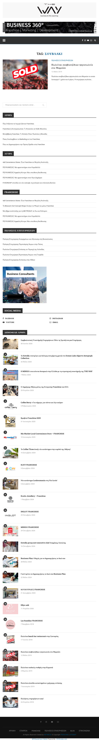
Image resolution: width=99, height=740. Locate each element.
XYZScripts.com (61, 739)
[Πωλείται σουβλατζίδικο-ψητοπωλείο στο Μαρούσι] (25, 75)
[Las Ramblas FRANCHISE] (10, 624)
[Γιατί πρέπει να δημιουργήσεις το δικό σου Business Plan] (10, 578)
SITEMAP (73, 735)
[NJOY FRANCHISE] (10, 469)
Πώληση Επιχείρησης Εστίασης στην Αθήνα (19, 260)
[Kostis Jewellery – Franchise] (10, 500)
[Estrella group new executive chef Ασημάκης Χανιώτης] (10, 547)
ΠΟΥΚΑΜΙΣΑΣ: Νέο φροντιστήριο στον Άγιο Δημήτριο (22, 178)
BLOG (72, 731)
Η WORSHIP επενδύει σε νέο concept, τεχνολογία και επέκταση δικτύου (29, 183)
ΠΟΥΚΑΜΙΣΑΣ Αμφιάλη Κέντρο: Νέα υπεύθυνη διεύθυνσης (24, 173)
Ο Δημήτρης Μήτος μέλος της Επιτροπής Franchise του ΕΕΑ (44, 387)
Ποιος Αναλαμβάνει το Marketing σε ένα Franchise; (21, 139)
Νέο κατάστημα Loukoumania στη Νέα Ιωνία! (39, 480)
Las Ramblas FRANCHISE (32, 620)
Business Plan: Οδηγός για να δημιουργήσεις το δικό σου (43, 558)
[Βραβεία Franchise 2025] (10, 422)
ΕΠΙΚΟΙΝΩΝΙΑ (84, 731)
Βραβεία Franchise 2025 (31, 418)
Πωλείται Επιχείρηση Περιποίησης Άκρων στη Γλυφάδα (23, 255)
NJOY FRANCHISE (29, 465)
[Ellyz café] (10, 609)
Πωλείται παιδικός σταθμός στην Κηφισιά (37, 667)
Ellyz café (25, 605)
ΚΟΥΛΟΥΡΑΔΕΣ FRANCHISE (33, 589)
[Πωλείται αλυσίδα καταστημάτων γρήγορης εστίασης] (10, 687)
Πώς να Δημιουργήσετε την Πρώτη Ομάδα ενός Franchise (24, 144)
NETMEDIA (48, 735)
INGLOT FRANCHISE (30, 511)
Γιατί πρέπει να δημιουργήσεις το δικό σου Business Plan (43, 574)
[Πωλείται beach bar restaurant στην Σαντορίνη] (10, 640)
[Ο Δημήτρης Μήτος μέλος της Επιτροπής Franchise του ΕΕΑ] (10, 391)
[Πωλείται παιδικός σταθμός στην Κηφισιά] (10, 671)
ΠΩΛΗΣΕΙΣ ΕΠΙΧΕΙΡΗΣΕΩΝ (62, 60)
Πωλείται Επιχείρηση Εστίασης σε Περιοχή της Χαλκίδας (23, 249)
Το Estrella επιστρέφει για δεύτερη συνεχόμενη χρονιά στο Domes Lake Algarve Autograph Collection (57, 357)
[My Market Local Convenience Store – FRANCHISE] (10, 437)
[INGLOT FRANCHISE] (10, 515)
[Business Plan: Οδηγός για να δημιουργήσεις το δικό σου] (10, 562)
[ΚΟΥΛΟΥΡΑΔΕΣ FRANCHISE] (10, 593)
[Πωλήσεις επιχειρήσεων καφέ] (10, 702)
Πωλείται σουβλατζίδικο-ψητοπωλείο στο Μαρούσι (40, 652)
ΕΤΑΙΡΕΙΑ (23, 731)
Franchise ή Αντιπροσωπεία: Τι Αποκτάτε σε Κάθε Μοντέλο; (25, 129)
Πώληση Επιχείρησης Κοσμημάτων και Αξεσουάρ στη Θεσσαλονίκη (28, 239)
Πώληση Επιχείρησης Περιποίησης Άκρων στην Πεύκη (23, 244)
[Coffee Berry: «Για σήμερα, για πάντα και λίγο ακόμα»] (10, 406)
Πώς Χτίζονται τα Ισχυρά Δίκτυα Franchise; (18, 124)
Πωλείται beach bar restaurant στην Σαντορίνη (39, 636)
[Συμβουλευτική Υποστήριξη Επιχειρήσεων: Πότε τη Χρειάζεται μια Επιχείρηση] (10, 344)
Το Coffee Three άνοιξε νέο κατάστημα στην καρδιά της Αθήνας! (45, 449)
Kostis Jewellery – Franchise (33, 496)
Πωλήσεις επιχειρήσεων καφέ (32, 698)
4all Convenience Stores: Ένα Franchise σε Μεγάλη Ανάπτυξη (25, 162)
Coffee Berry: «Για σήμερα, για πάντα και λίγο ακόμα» (42, 402)
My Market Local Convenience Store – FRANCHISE (42, 433)
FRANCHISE (36, 731)
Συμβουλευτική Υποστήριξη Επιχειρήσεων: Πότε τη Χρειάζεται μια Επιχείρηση (51, 340)
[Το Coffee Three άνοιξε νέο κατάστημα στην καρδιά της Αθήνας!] (10, 453)
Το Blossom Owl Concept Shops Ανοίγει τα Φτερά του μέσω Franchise (28, 206)
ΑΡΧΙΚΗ (12, 731)
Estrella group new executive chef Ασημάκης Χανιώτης (43, 543)
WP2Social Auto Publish (39, 739)
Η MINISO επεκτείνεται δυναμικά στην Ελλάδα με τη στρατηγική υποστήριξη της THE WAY (56, 371)
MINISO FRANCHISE (30, 527)
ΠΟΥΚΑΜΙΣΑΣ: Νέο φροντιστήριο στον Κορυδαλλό (21, 167)
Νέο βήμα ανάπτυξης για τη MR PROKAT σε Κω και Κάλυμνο (25, 211)
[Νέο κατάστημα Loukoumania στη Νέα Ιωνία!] (10, 484)
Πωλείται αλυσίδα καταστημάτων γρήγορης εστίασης (41, 683)
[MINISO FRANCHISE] (10, 531)
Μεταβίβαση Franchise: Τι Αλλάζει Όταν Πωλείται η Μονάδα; (25, 134)
